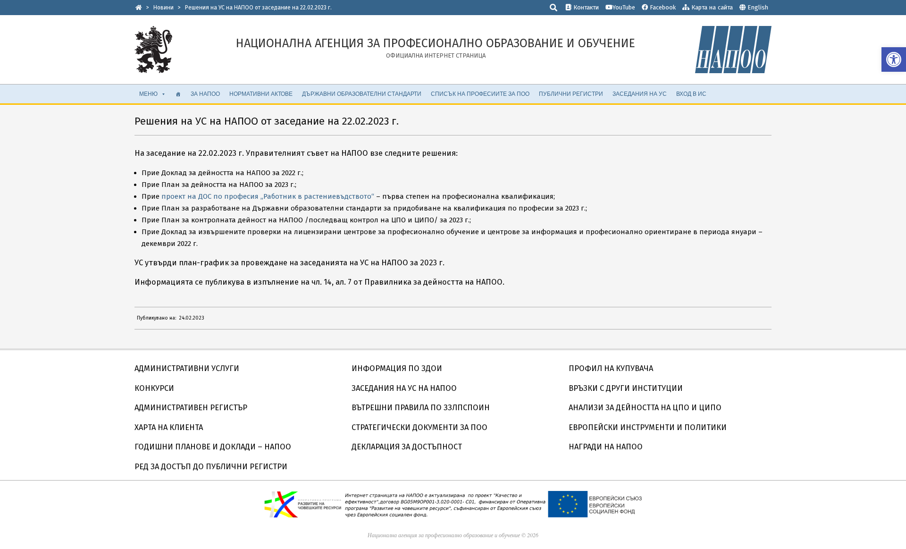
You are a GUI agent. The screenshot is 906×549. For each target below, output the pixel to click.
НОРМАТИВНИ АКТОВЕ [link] (261, 94)
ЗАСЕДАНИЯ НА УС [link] (639, 94)
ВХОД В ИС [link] (691, 94)
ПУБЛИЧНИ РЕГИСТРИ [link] (571, 94)
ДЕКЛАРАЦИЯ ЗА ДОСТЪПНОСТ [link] (407, 446)
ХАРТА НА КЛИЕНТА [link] (168, 427)
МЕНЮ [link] (148, 94)
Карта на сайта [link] (711, 7)
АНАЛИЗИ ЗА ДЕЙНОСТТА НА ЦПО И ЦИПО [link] (645, 407)
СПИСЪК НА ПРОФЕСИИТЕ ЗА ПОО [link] (480, 94)
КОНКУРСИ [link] (154, 388)
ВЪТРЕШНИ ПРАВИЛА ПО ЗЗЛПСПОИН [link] (421, 407)
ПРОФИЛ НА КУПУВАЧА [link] (611, 368)
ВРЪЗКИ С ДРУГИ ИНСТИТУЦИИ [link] (626, 388)
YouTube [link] (623, 7)
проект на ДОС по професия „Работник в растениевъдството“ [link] (267, 196)
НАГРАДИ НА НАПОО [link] (606, 446)
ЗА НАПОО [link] (205, 94)
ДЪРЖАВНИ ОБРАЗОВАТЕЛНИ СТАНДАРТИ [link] (361, 94)
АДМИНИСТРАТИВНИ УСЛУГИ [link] (186, 368)
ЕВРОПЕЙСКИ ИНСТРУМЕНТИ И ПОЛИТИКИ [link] (648, 427)
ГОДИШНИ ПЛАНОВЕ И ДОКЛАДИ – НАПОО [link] (212, 446)
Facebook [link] (662, 7)
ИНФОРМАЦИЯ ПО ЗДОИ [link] (397, 368)
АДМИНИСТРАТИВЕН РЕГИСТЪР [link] (190, 407)
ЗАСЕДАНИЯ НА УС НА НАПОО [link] (404, 388)
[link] (893, 59)
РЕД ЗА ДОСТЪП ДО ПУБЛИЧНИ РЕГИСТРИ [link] (210, 466)
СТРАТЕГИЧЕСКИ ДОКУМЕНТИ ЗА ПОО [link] (419, 427)
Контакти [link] (585, 7)
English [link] (757, 7)
